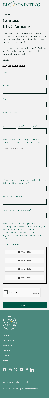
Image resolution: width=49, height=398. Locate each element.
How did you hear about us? (17, 210)
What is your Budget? (14, 196)
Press (5, 360)
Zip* (35, 126)
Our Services (9, 340)
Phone (6, 99)
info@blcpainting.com (14, 65)
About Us (7, 345)
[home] (22, 4)
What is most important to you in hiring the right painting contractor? (24, 181)
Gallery (6, 350)
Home (6, 335)
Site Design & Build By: (16, 382)
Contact (7, 355)
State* (21, 126)
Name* (6, 72)
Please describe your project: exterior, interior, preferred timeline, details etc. (22, 141)
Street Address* (10, 112)
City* (5, 126)
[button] (44, 4)
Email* (6, 85)
